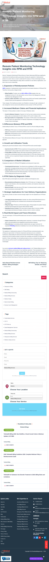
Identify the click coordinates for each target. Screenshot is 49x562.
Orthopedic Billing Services (22, 516)
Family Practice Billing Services (23, 514)
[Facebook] (34, 537)
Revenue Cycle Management (10, 305)
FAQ (2, 541)
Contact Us (4, 10)
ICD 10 (5, 321)
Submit (22, 373)
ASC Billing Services (21, 504)
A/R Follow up (7, 324)
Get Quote (22, 409)
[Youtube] (40, 537)
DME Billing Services (21, 509)
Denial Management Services (10, 327)
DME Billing (6, 289)
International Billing (28, 8)
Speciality (19, 8)
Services (13, 8)
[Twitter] (37, 537)
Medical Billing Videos (5, 519)
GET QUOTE (46, 544)
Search (44, 277)
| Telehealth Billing (13, 25)
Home (2, 8)
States (2, 509)
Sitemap (2, 543)
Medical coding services (9, 339)
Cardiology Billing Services (22, 506)
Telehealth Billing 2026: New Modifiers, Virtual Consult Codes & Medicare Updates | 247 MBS (24, 435)
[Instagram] (42, 537)
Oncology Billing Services (22, 519)
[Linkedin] (45, 537)
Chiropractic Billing (8, 286)
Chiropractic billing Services (10, 336)
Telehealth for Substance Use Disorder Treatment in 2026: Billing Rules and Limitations (24, 476)
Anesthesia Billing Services (22, 502)
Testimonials (3, 516)
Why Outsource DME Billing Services (6, 523)
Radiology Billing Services (22, 526)
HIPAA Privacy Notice (33, 375)
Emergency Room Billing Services (24, 511)
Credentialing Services (9, 318)
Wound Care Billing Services (23, 528)
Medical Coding (7, 299)
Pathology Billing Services (22, 521)
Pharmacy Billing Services (22, 524)
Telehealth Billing (9, 430)
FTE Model (3, 528)
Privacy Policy (25, 375)
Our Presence (4, 511)
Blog (2, 514)
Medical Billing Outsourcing (10, 292)
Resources (37, 8)
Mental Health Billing (9, 302)
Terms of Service (4, 533)
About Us (7, 8)
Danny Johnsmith (6, 72)
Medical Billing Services (9, 295)
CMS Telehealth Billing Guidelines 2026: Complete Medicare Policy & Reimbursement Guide (22, 455)
